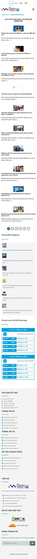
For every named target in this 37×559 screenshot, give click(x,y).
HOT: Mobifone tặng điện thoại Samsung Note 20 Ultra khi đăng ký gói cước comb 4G (18, 174)
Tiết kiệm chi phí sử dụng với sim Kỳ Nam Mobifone (16, 94)
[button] (33, 9)
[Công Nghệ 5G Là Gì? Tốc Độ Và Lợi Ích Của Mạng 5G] (4, 255)
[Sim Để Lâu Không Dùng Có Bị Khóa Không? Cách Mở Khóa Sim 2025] (4, 280)
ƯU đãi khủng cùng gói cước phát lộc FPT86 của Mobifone (15, 54)
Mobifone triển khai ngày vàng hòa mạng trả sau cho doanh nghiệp (16, 154)
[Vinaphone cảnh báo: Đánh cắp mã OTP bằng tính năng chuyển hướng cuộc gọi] (4, 305)
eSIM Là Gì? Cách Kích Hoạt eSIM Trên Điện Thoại (17, 250)
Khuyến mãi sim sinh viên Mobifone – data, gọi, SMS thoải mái (18, 34)
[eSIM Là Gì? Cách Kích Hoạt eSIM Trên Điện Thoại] (4, 245)
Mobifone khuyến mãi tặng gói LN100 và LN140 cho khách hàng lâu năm (18, 215)
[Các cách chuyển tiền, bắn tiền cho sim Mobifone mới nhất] (4, 268)
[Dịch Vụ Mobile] (10, 9)
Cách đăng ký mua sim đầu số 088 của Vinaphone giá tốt (17, 299)
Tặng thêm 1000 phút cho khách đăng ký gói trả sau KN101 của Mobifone (16, 113)
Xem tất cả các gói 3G (24, 334)
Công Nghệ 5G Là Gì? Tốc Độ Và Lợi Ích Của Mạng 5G (18, 261)
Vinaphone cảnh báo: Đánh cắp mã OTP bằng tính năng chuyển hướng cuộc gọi (17, 311)
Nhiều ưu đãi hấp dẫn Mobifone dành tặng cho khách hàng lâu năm (17, 133)
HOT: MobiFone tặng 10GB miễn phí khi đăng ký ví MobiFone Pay (16, 194)
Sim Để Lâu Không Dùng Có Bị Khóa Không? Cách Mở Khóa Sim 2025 (17, 286)
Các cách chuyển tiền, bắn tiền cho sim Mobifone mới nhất (17, 274)
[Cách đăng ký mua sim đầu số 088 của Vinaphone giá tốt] (4, 293)
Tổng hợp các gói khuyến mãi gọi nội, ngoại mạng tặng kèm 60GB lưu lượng (17, 74)
